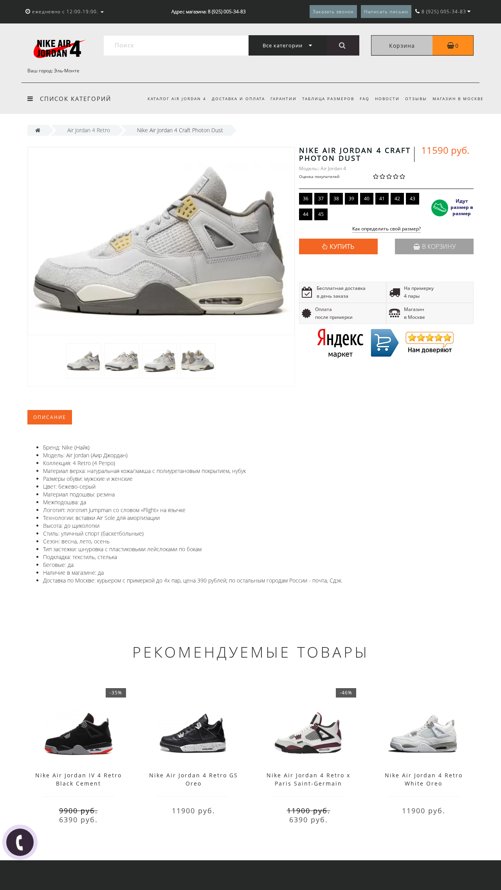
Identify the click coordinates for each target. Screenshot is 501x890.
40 (366, 198)
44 (305, 214)
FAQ (364, 98)
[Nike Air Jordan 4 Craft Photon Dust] (83, 360)
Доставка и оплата (238, 98)
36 (305, 198)
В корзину (439, 246)
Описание (49, 417)
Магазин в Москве (458, 98)
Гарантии (283, 98)
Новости (387, 98)
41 (382, 198)
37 (321, 198)
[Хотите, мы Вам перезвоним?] (20, 842)
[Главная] (37, 130)
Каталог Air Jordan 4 (177, 98)
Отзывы (416, 98)
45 (321, 214)
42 (397, 198)
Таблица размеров (328, 98)
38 (336, 198)
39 (351, 198)
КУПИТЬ (342, 246)
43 (412, 198)
